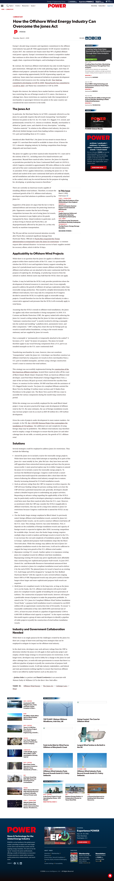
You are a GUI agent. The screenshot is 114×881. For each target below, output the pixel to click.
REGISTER (88, 75)
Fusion (26, 738)
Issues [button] (33, 6)
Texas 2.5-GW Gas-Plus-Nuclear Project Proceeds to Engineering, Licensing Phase (31, 730)
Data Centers (28, 701)
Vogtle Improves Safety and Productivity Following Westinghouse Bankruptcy (68, 214)
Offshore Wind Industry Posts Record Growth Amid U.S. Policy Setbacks (56, 773)
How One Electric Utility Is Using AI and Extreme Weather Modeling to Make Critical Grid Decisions (97, 99)
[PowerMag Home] (57, 6)
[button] (2, 5)
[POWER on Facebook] (14, 863)
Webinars (89, 45)
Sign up (98, 861)
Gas (25, 775)
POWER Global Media (94, 128)
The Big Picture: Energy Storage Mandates (69, 227)
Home (2, 9)
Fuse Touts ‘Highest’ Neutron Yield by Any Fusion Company (30, 741)
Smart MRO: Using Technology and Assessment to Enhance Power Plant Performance (96, 85)
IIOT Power (62, 218)
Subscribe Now (97, 167)
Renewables (62, 204)
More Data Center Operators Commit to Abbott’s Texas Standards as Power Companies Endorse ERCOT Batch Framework (30, 769)
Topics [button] (11, 6)
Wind (25, 713)
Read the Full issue (49, 802)
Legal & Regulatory (65, 198)
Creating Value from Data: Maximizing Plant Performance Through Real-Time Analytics (97, 65)
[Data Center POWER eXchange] (100, 2)
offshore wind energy (32, 686)
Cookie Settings (49, 863)
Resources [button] (25, 6)
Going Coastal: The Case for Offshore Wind (88, 720)
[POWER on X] (17, 863)
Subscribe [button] (102, 6)
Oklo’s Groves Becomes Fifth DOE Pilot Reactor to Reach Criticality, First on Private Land (31, 792)
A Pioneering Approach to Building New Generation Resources (95, 798)
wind (15, 689)
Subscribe (86, 863)
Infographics (63, 224)
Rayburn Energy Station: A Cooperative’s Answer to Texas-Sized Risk (73, 798)
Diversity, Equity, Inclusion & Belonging (55, 859)
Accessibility (59, 863)
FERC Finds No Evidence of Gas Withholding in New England (69, 201)
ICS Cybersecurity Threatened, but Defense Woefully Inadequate (70, 221)
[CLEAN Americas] (109, 2)
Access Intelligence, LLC (52, 871)
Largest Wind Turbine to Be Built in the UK (91, 746)
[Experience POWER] (86, 2)
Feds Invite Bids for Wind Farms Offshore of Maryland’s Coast (56, 746)
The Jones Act (48, 686)
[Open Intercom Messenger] (110, 876)
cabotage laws (61, 686)
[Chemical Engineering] (72, 2)
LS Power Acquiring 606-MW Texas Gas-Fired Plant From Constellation (30, 779)
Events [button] (17, 6)
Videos (88, 110)
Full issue (62, 196)
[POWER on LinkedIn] (20, 863)
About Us (47, 855)
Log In (109, 6)
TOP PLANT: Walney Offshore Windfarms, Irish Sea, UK (55, 720)
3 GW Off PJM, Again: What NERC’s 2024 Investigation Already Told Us (30, 754)
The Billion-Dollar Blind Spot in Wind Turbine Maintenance (31, 717)
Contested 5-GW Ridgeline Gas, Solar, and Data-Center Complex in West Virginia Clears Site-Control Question (30, 707)
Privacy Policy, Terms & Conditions (54, 857)
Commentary (10, 9)
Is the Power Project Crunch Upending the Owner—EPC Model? (52, 798)
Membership (55, 853)
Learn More (82, 842)
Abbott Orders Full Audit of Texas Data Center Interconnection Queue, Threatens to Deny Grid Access (31, 805)
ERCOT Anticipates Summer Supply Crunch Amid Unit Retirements (68, 207)
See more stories (65, 231)
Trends (26, 788)
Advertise (94, 6)
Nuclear (61, 211)
